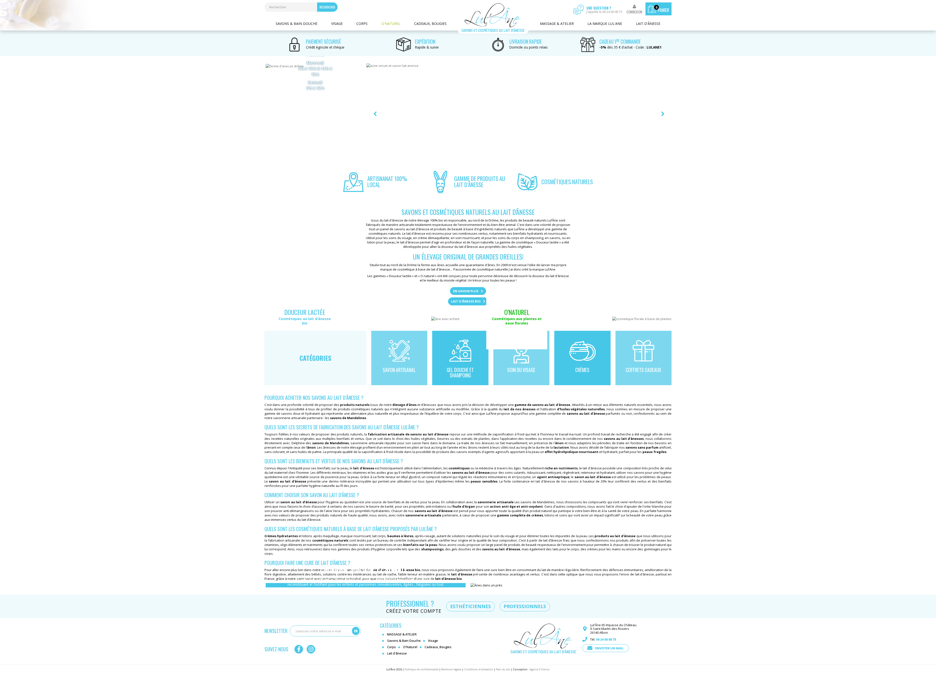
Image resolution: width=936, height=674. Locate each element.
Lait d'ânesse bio (466, 301)
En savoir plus (465, 291)
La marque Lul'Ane (604, 23)
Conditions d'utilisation (478, 669)
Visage (337, 23)
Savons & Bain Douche (296, 23)
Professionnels (525, 606)
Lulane (493, 18)
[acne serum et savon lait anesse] (519, 113)
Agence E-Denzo (540, 669)
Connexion (634, 11)
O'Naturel (390, 23)
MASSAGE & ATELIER (557, 23)
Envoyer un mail (609, 648)
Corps (362, 23)
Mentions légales (451, 669)
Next (662, 114)
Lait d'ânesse (648, 23)
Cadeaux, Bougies (430, 23)
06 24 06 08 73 (606, 639)
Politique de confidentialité (422, 669)
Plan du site (503, 669)
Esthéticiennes (470, 606)
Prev (375, 114)
